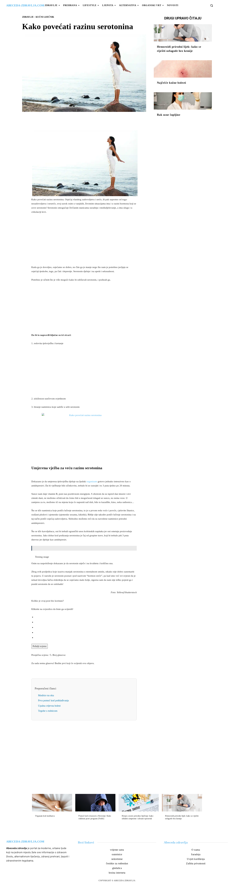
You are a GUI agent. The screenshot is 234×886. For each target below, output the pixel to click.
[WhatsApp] (95, 119)
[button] (211, 5)
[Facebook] (73, 119)
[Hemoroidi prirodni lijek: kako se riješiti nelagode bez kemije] (183, 33)
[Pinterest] (88, 119)
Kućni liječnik (45, 17)
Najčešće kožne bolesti (171, 82)
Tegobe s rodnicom (47, 710)
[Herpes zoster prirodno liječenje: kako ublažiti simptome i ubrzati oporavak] (139, 803)
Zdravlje (28, 17)
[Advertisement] (84, 240)
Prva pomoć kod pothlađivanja (53, 700)
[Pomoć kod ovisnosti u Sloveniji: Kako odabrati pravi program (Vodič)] (95, 803)
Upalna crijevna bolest (49, 705)
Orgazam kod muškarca (45, 816)
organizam (92, 481)
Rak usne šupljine (168, 114)
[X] (80, 119)
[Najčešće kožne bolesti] (183, 69)
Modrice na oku (46, 695)
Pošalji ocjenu (39, 646)
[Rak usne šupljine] (183, 101)
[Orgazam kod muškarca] (52, 803)
